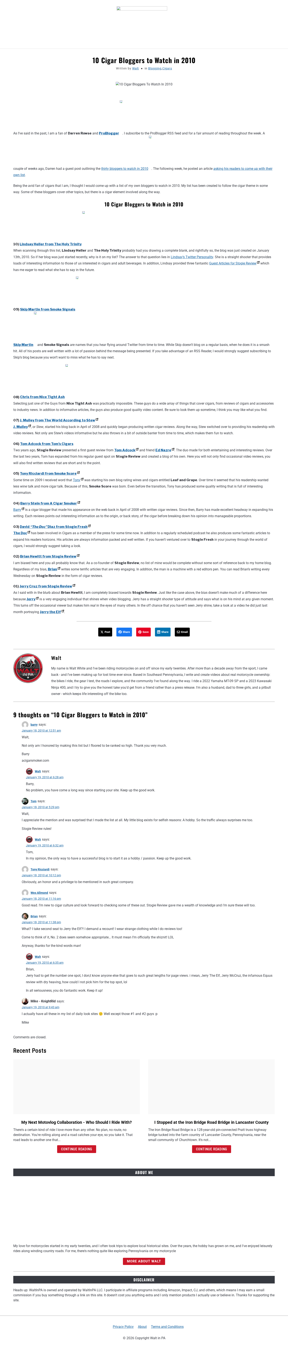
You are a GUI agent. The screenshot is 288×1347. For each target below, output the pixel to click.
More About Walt (144, 1261)
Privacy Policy (123, 1327)
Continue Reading (76, 1149)
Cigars (167, 68)
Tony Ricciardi (40, 869)
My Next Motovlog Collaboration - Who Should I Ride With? (76, 1122)
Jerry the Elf (50, 612)
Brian (52, 569)
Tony (76, 480)
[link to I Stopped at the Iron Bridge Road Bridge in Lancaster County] (211, 1086)
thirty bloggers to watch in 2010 (124, 169)
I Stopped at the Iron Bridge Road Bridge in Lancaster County (211, 1122)
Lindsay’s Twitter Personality (192, 257)
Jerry (31, 599)
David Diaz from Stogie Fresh (53, 527)
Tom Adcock (124, 450)
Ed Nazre (163, 450)
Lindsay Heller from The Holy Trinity (51, 244)
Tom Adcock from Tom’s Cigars (46, 444)
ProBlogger (109, 133)
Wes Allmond (39, 892)
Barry (17, 510)
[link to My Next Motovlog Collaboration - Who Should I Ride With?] (76, 1086)
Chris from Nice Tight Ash (42, 397)
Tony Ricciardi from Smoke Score (48, 474)
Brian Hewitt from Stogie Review (48, 556)
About (142, 1327)
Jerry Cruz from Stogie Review (46, 586)
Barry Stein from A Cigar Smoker (48, 503)
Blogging (154, 68)
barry (34, 724)
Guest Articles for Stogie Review (232, 263)
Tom (33, 801)
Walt (135, 68)
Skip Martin (23, 345)
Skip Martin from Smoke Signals (47, 309)
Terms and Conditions (167, 1327)
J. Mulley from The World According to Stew (57, 420)
